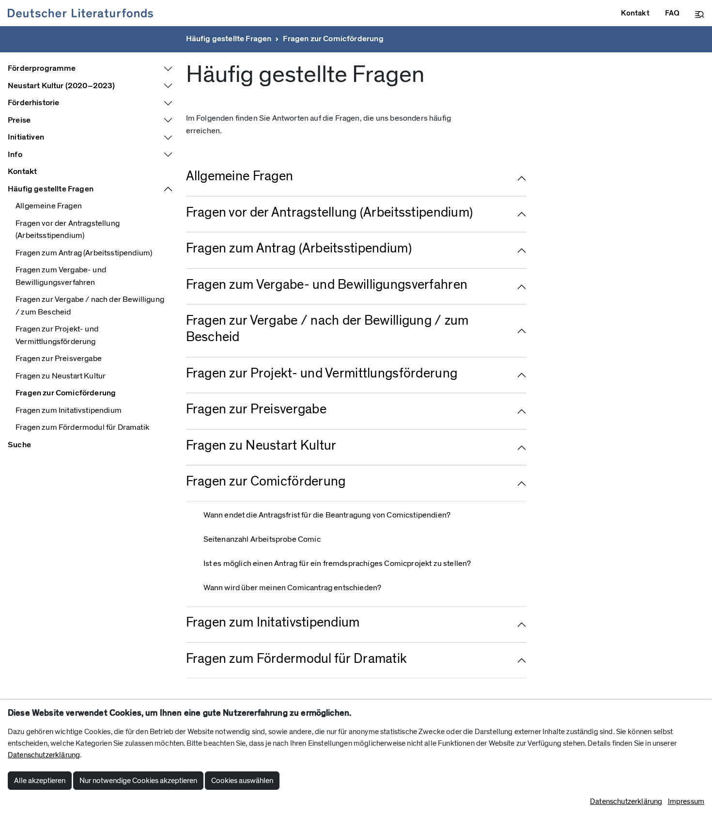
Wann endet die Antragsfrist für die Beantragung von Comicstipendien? (327, 515)
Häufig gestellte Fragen (229, 38)
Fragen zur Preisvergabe (58, 358)
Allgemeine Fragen (48, 206)
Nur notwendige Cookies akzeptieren (138, 780)
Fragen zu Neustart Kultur (60, 376)
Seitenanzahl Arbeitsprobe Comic (262, 539)
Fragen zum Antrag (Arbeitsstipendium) (83, 253)
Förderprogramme (42, 68)
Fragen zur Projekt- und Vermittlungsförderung (56, 335)
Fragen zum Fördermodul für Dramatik (82, 427)
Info (15, 154)
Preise (19, 120)
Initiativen (26, 137)
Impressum (686, 801)
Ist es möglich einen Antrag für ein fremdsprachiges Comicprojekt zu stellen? (337, 563)
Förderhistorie (33, 102)
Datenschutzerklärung (44, 755)
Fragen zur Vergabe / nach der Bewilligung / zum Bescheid (89, 305)
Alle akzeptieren (39, 780)
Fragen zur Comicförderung (333, 38)
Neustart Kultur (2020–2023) (61, 85)
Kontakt (22, 171)
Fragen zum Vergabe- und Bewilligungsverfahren (60, 276)
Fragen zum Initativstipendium (68, 410)
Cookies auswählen (242, 780)
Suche (19, 444)
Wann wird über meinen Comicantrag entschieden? (292, 587)
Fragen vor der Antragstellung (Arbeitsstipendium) (67, 229)
